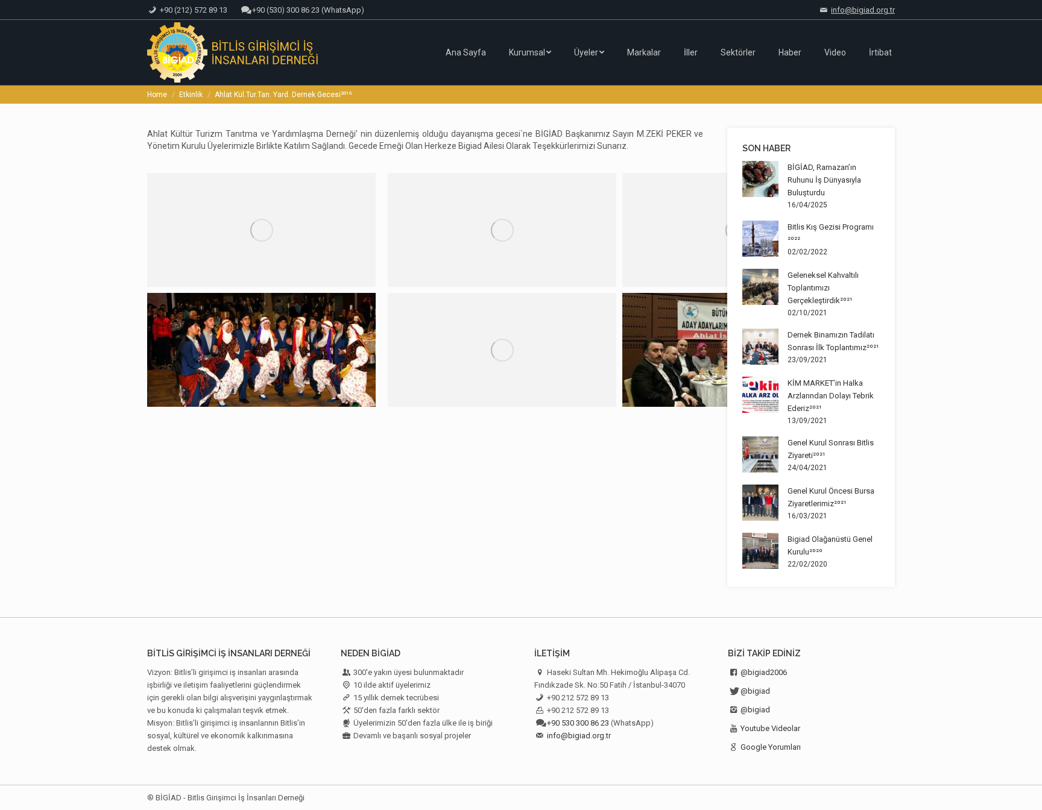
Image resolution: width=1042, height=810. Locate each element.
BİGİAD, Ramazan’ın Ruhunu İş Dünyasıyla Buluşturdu (824, 180)
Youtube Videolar (770, 728)
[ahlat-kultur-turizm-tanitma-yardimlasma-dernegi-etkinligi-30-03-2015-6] (261, 230)
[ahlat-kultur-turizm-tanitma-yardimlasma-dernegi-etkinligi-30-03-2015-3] (502, 350)
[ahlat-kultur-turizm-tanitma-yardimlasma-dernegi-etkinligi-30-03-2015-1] (261, 350)
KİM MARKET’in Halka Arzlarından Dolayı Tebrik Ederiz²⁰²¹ (831, 395)
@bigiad (755, 690)
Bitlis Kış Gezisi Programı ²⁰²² (831, 233)
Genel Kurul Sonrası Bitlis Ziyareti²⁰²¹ (831, 449)
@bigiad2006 (763, 672)
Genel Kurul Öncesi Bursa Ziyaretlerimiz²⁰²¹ (831, 497)
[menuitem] (466, 52)
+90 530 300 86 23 (578, 722)
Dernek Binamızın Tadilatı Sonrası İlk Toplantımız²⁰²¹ (833, 341)
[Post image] (760, 179)
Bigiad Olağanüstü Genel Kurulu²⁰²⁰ (830, 545)
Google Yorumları (770, 747)
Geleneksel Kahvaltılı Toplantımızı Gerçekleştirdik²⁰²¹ (823, 288)
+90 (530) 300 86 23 (286, 9)
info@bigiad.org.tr (863, 9)
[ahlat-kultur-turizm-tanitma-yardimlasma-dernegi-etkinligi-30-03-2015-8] (502, 230)
